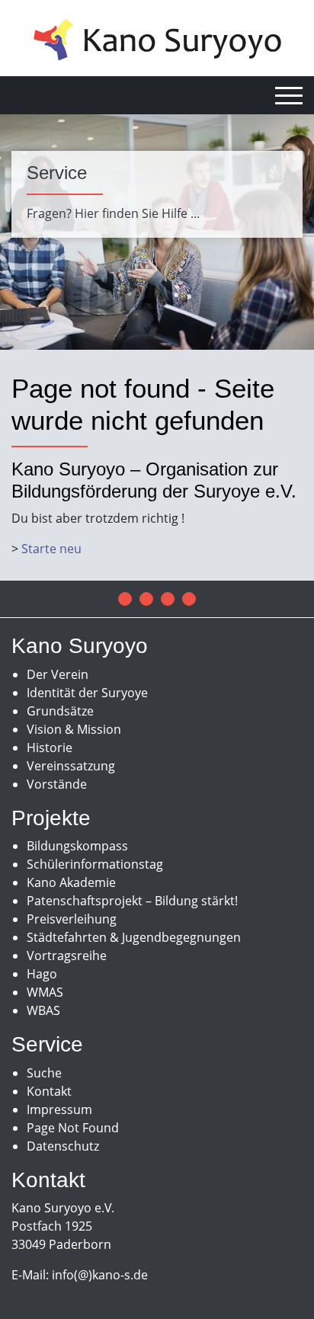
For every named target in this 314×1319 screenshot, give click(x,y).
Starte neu (51, 548)
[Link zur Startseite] (157, 38)
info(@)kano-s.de (100, 1274)
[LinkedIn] (168, 599)
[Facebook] (125, 599)
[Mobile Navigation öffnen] (289, 95)
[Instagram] (146, 599)
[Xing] (189, 599)
